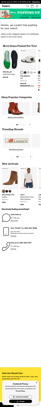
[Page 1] (17, 124)
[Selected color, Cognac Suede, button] (3, 191)
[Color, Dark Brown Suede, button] (6, 191)
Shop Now (36, 2)
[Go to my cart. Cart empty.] (32, 6)
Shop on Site (24, 17)
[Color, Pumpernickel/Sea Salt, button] (25, 72)
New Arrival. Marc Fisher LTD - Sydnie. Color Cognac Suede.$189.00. (10, 185)
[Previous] (11, 124)
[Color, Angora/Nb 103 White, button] (28, 72)
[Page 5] (23, 124)
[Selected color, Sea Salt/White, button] (21, 72)
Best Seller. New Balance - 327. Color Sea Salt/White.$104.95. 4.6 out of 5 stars (28, 68)
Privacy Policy (20, 391)
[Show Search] (27, 6)
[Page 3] (20, 124)
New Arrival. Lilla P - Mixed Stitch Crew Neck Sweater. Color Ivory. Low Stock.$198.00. (28, 186)
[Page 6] (24, 124)
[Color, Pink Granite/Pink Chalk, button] (31, 72)
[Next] (30, 124)
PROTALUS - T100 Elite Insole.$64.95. (11, 63)
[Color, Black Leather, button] (10, 191)
